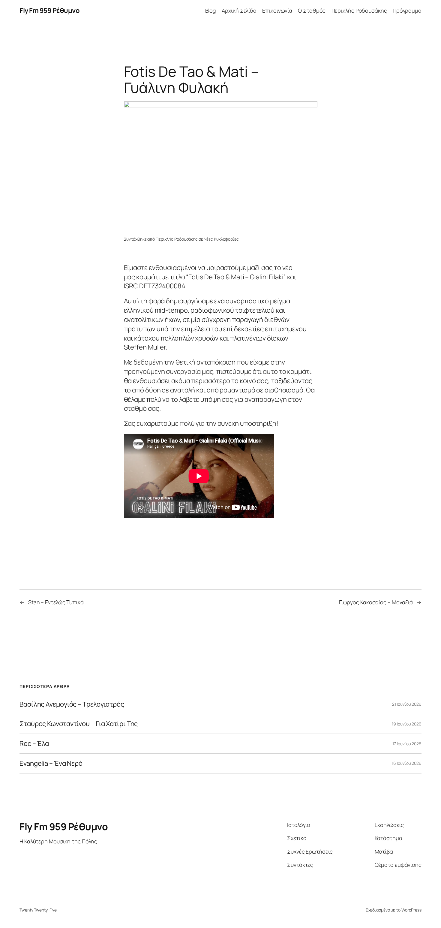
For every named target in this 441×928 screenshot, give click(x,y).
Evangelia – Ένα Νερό (51, 763)
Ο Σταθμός (312, 10)
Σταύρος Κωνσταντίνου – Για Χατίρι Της (79, 724)
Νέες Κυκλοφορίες (221, 239)
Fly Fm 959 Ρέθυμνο (50, 10)
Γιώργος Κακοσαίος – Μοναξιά (376, 602)
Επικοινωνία (277, 10)
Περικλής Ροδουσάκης (359, 10)
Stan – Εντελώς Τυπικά (56, 602)
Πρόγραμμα (407, 10)
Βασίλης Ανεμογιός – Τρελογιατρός (72, 704)
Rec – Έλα (34, 743)
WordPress (411, 910)
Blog (210, 10)
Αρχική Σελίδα (239, 10)
